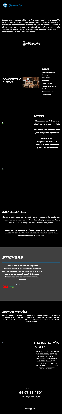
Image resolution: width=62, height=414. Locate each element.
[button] (3, 287)
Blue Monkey (32, 5)
